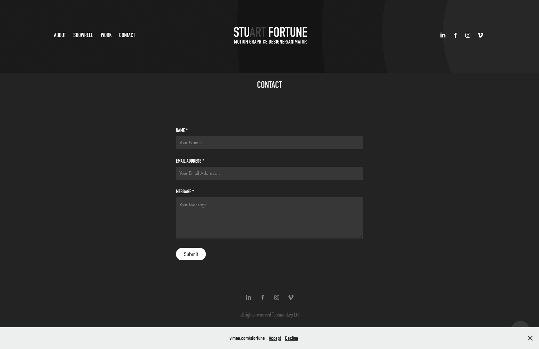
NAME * (182, 130)
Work (106, 35)
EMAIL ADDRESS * (190, 161)
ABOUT (60, 35)
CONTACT (127, 35)
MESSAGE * (185, 191)
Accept (275, 338)
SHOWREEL (83, 35)
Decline (291, 338)
